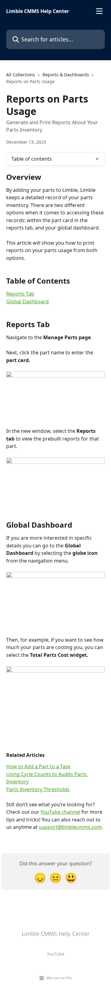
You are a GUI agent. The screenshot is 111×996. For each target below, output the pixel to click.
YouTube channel (60, 811)
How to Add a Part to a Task (38, 766)
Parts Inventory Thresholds (38, 789)
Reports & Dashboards (66, 75)
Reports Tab (20, 293)
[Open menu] (99, 11)
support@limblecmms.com (70, 827)
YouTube (55, 954)
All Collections (20, 75)
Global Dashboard (27, 301)
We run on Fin (59, 978)
